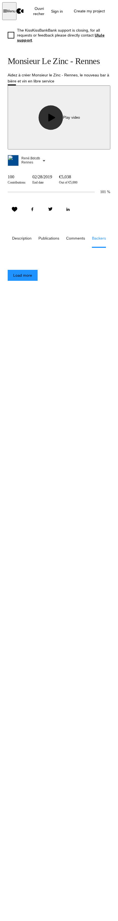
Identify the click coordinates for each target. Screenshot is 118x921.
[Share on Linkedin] (68, 209)
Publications (48, 238)
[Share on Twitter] (50, 209)
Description (22, 238)
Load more (22, 275)
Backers (99, 238)
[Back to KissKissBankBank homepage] (20, 11)
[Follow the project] (14, 209)
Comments (75, 238)
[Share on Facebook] (32, 209)
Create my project (89, 11)
